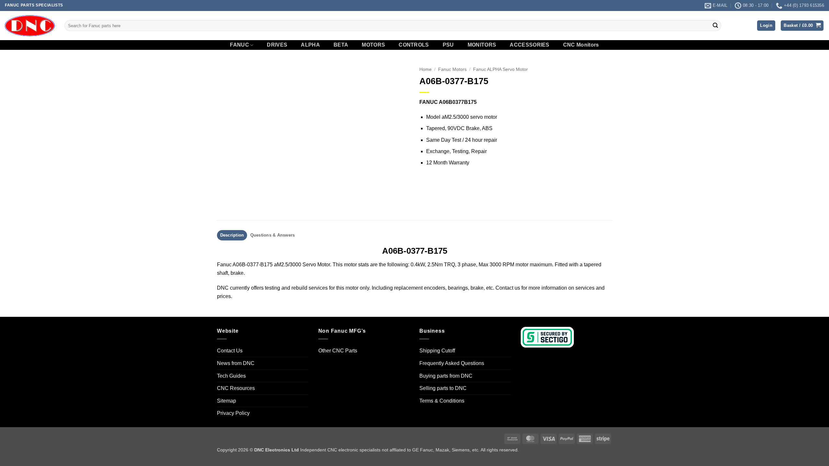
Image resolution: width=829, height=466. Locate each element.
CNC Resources (236, 388)
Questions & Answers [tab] (272, 235)
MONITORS (482, 45)
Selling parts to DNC (443, 388)
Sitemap (226, 401)
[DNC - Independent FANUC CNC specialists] (30, 26)
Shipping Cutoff (437, 350)
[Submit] (715, 25)
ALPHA (310, 45)
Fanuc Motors (452, 69)
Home (425, 69)
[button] (766, 25)
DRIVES (277, 45)
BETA (341, 45)
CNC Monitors (581, 45)
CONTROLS (414, 45)
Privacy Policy (233, 413)
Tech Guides (231, 376)
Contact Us (230, 350)
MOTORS (373, 45)
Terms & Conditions (441, 401)
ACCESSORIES (530, 45)
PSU (448, 45)
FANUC (239, 45)
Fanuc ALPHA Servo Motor (500, 69)
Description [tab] (232, 235)
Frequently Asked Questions (451, 363)
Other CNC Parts (337, 350)
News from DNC (236, 363)
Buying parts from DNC (445, 376)
